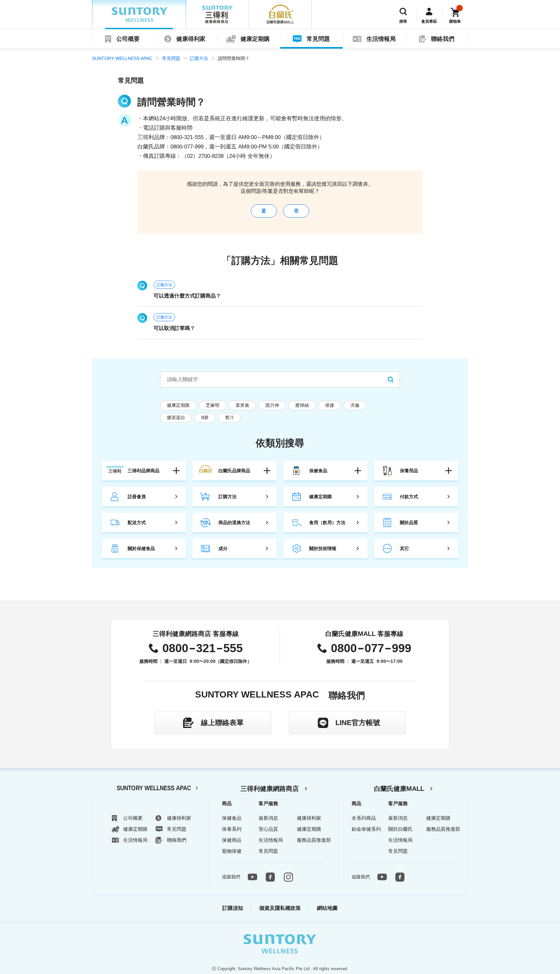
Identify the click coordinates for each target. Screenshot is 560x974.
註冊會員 (137, 496)
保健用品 (231, 840)
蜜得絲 (302, 405)
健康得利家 (190, 39)
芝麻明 (212, 405)
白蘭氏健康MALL (399, 788)
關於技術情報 (322, 548)
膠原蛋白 (176, 417)
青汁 (229, 417)
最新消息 (268, 818)
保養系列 (231, 829)
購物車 (455, 21)
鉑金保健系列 (366, 829)
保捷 (329, 405)
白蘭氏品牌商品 (234, 470)
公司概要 (128, 39)
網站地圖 (327, 908)
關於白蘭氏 (400, 829)
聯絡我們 (442, 39)
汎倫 (354, 405)
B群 (205, 417)
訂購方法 (199, 58)
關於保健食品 (141, 548)
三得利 (217, 14)
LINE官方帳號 (357, 723)
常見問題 (318, 39)
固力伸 (272, 405)
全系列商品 (364, 818)
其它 (404, 548)
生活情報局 (381, 39)
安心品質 (268, 829)
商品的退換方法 (234, 522)
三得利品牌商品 (143, 470)
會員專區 (429, 21)
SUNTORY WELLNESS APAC (139, 14)
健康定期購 (255, 39)
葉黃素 (242, 405)
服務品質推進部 (314, 840)
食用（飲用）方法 (327, 522)
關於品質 (409, 522)
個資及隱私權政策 (280, 908)
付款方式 (409, 496)
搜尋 (403, 21)
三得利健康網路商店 (269, 788)
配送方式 (137, 522)
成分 (223, 548)
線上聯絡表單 (222, 723)
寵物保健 (231, 851)
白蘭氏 (280, 14)
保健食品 (318, 470)
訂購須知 (232, 908)
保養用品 (409, 470)
